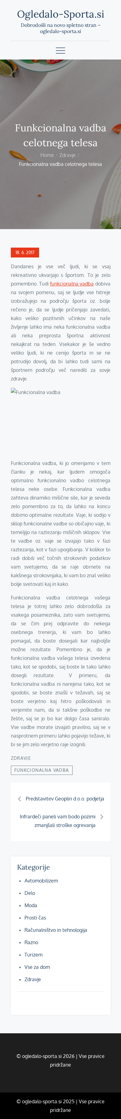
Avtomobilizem (41, 881)
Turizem (34, 955)
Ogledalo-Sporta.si (60, 14)
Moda (31, 905)
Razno (31, 942)
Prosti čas (35, 918)
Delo (30, 893)
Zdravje (21, 758)
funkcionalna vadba (72, 284)
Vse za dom (37, 967)
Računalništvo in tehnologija (56, 930)
